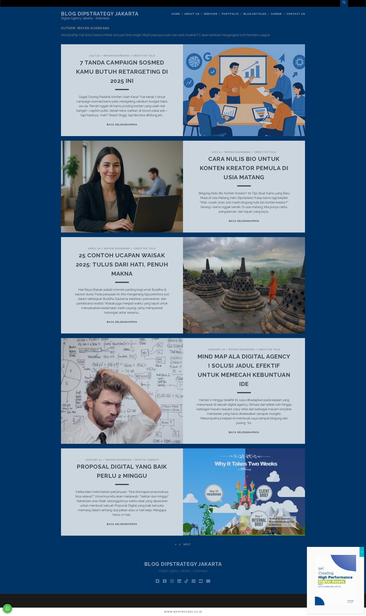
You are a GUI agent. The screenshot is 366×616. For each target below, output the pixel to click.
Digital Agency (147, 459)
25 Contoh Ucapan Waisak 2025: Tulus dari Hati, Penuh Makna (122, 264)
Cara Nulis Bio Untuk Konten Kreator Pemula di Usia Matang (244, 168)
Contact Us (295, 13)
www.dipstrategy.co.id (183, 611)
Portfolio (230, 13)
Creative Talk (144, 55)
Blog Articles (254, 13)
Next (187, 544)
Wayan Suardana (116, 55)
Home (176, 13)
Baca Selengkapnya (122, 124)
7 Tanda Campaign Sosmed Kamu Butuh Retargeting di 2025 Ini (122, 71)
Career (276, 13)
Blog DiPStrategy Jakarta (99, 14)
